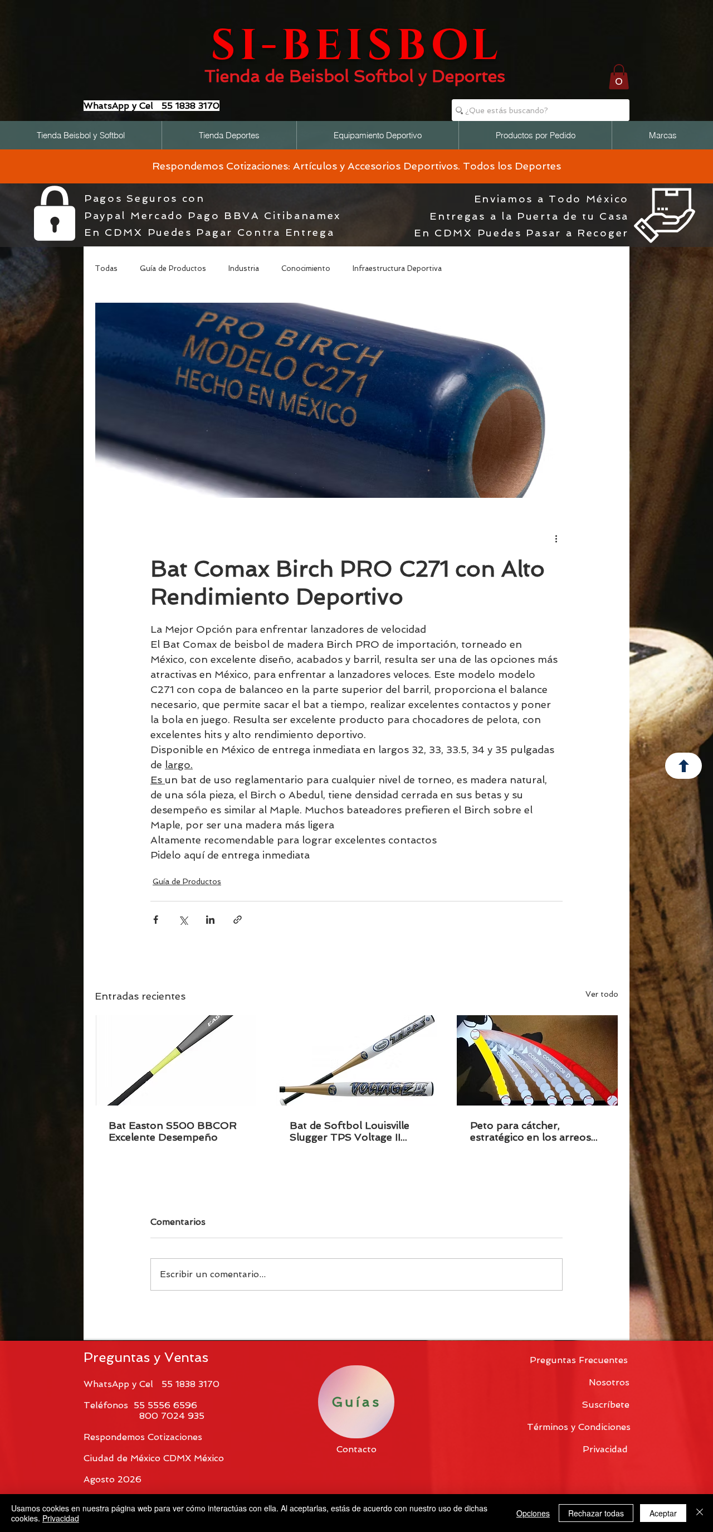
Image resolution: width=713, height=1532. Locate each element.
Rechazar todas (596, 1513)
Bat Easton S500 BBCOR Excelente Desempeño (173, 1131)
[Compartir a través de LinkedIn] (210, 919)
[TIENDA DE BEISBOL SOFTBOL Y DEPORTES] (358, 51)
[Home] (683, 766)
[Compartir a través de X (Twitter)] (183, 919)
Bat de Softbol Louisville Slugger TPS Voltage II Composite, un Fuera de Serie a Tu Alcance (349, 1131)
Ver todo (601, 994)
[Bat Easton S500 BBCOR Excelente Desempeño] (175, 1060)
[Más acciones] (556, 538)
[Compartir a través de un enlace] (237, 919)
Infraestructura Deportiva (397, 268)
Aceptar (663, 1513)
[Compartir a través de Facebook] (155, 919)
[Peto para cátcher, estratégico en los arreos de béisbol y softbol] (537, 1060)
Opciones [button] (533, 1513)
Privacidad (60, 1518)
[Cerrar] (699, 1513)
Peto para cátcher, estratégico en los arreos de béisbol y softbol (530, 1131)
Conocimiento (305, 268)
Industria (243, 268)
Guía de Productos (173, 268)
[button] (618, 76)
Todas (106, 268)
